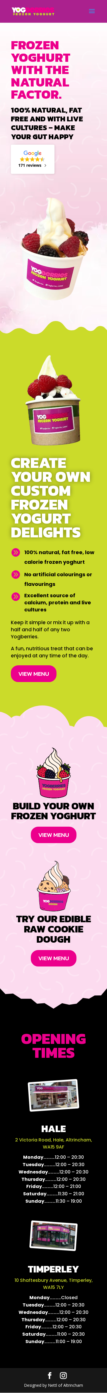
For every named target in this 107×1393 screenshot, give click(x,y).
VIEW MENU (33, 673)
